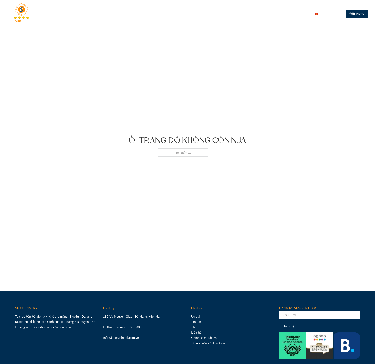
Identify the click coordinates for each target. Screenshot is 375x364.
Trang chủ (126, 14)
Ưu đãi (262, 14)
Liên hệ (297, 14)
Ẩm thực (176, 14)
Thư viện (279, 14)
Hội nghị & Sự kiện (203, 14)
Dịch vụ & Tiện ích (237, 14)
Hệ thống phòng (152, 14)
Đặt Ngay (356, 14)
